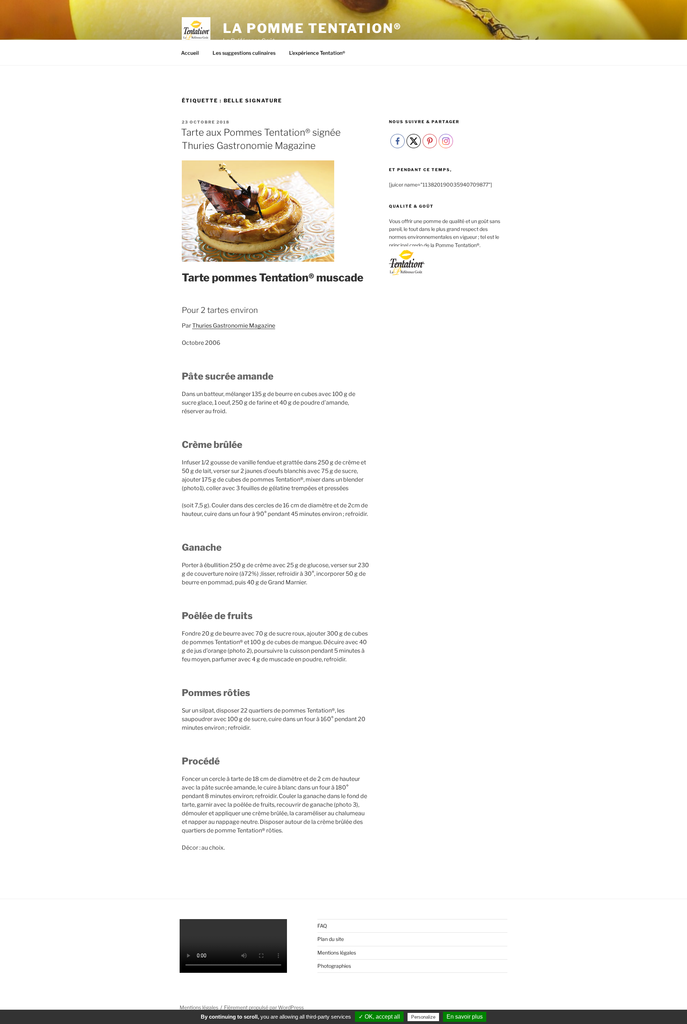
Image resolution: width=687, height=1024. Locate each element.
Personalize (423, 1017)
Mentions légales (336, 953)
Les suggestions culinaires (244, 53)
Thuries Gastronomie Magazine (233, 325)
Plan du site (330, 939)
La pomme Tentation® (312, 28)
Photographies (334, 966)
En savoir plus (465, 1017)
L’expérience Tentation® (317, 53)
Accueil (190, 53)
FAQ (322, 926)
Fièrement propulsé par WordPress (264, 1007)
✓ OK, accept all (379, 1017)
